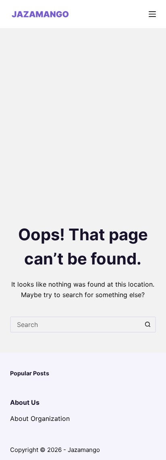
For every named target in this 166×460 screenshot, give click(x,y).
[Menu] (152, 14)
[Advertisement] (83, 115)
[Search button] (148, 324)
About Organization (40, 418)
